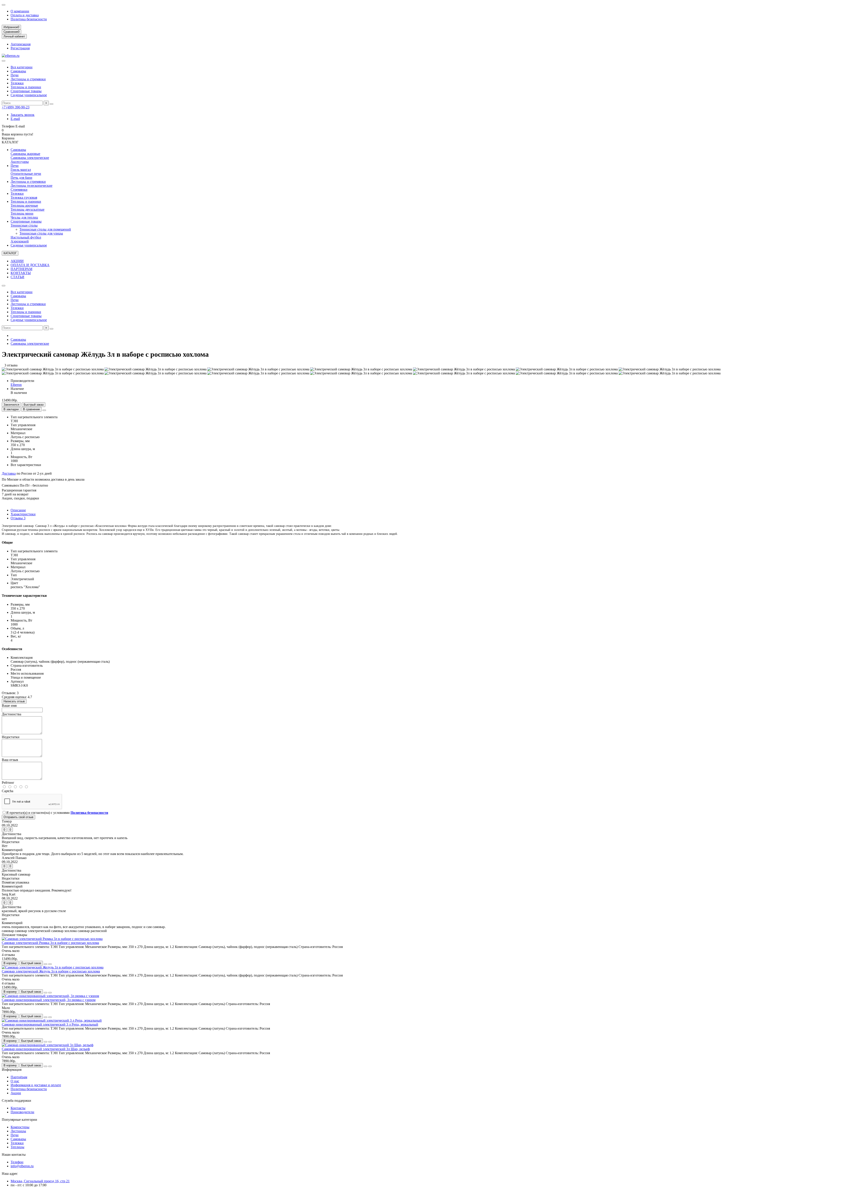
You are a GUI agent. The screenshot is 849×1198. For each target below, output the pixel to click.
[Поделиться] (44, 410)
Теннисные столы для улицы (41, 233)
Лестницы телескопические (31, 185)
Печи (15, 75)
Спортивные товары (26, 91)
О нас (15, 1081)
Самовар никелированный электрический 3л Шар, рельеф (46, 1049)
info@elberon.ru (22, 1166)
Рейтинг (8, 782)
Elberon (16, 385)
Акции (16, 1093)
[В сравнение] (50, 964)
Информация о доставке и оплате (36, 1085)
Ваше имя (9, 705)
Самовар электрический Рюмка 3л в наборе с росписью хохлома (50, 943)
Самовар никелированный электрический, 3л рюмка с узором (49, 1000)
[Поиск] (51, 104)
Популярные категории (19, 1119)
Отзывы (18, 518)
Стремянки (19, 189)
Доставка (9, 473)
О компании (20, 11)
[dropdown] (3, 5)
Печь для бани (21, 177)
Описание (18, 510)
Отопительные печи (26, 173)
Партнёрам (19, 1077)
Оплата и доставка (25, 15)
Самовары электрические (30, 158)
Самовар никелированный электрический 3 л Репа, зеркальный (50, 1024)
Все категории (22, 67)
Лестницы (18, 1131)
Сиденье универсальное (29, 95)
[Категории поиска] (3, 61)
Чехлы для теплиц (24, 217)
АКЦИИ (17, 261)
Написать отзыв (14, 701)
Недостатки (10, 737)
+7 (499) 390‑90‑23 (15, 107)
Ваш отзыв (10, 760)
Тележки (17, 83)
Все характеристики (26, 465)
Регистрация (20, 48)
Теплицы (17, 1147)
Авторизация (21, 44)
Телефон (17, 1162)
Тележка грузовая (24, 197)
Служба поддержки (16, 1100)
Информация (11, 1069)
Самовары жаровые (25, 154)
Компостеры (20, 1127)
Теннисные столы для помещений (45, 229)
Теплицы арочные (24, 205)
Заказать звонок (22, 115)
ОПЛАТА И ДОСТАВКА (30, 265)
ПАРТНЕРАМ (21, 269)
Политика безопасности (29, 19)
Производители (22, 1112)
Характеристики (23, 514)
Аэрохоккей (20, 241)
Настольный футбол (26, 237)
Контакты (18, 1108)
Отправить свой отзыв (18, 817)
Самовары (18, 71)
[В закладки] (45, 964)
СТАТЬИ (17, 277)
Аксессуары (20, 162)
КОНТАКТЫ (21, 273)
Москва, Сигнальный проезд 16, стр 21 (40, 1181)
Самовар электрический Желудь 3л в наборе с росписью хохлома (51, 971)
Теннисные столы (24, 225)
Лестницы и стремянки (28, 79)
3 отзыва (9, 365)
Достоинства (11, 714)
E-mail (15, 119)
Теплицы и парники (26, 87)
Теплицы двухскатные (27, 209)
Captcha (7, 791)
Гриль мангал (21, 169)
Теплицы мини (22, 213)
